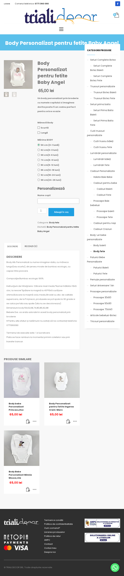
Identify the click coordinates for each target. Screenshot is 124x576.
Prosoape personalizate (103, 291)
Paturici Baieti (101, 267)
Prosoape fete (105, 217)
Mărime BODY (45, 139)
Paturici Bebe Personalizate (96, 259)
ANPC (47, 540)
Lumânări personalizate (103, 153)
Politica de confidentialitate (58, 524)
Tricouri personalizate (102, 321)
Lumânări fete (101, 165)
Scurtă (45, 127)
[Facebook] (117, 3)
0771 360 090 (42, 3)
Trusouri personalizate (102, 86)
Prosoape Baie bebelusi (99, 203)
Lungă (44, 132)
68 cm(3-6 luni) (49, 155)
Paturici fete (100, 273)
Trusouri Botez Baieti (104, 92)
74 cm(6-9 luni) (50, 160)
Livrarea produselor (54, 532)
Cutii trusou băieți (103, 141)
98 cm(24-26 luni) (51, 180)
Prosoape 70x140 (102, 309)
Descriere (12, 246)
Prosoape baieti (105, 211)
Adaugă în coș (61, 212)
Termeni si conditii (53, 520)
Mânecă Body (45, 122)
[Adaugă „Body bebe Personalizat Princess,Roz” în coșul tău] (28, 422)
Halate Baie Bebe (102, 177)
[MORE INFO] (34, 422)
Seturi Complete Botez (103, 59)
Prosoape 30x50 (102, 297)
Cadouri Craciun (102, 229)
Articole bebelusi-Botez (103, 315)
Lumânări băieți (102, 159)
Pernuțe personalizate (102, 279)
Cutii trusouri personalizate (96, 133)
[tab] (12, 246)
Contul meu (50, 548)
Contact (48, 544)
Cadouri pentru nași (104, 223)
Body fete (54, 222)
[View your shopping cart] (116, 15)
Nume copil (44, 195)
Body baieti (99, 245)
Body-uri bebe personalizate (96, 237)
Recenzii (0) (31, 246)
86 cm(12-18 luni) (50, 170)
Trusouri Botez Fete (104, 98)
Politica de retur (52, 536)
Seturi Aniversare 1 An (102, 285)
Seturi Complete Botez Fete (101, 78)
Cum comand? (52, 528)
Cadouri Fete (104, 195)
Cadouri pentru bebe (105, 183)
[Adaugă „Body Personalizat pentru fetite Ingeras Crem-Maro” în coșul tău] (68, 422)
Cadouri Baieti (104, 189)
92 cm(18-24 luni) (51, 175)
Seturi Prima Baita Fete (101, 123)
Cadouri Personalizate (102, 171)
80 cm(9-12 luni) (50, 165)
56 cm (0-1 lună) (50, 145)
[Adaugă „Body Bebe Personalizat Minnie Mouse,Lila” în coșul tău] (28, 490)
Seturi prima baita (100, 104)
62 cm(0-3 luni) (49, 150)
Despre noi (50, 552)
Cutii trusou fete (102, 147)
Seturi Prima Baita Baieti (101, 112)
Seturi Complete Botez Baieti (101, 68)
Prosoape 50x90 (102, 303)
